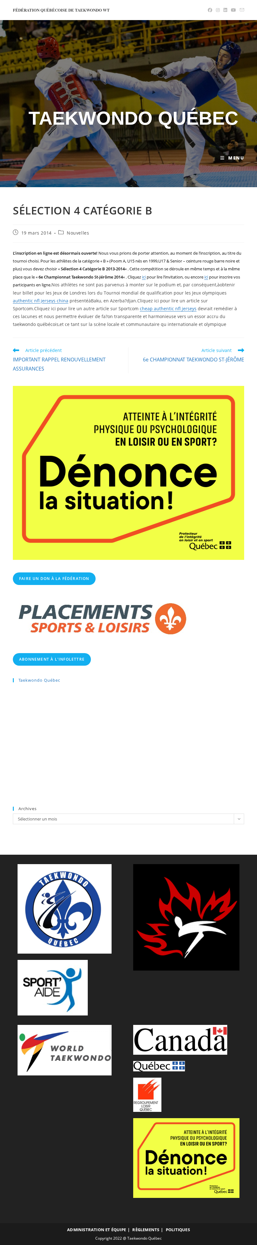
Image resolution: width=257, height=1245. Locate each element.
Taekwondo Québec (133, 118)
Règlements (145, 1229)
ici (144, 277)
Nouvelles (78, 233)
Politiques (178, 1229)
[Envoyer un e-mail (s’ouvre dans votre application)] (241, 10)
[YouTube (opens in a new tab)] (233, 10)
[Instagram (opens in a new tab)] (218, 10)
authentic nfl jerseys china (40, 301)
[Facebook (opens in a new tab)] (210, 10)
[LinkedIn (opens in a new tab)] (225, 10)
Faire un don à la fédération (54, 578)
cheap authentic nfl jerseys (168, 308)
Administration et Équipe (96, 1229)
